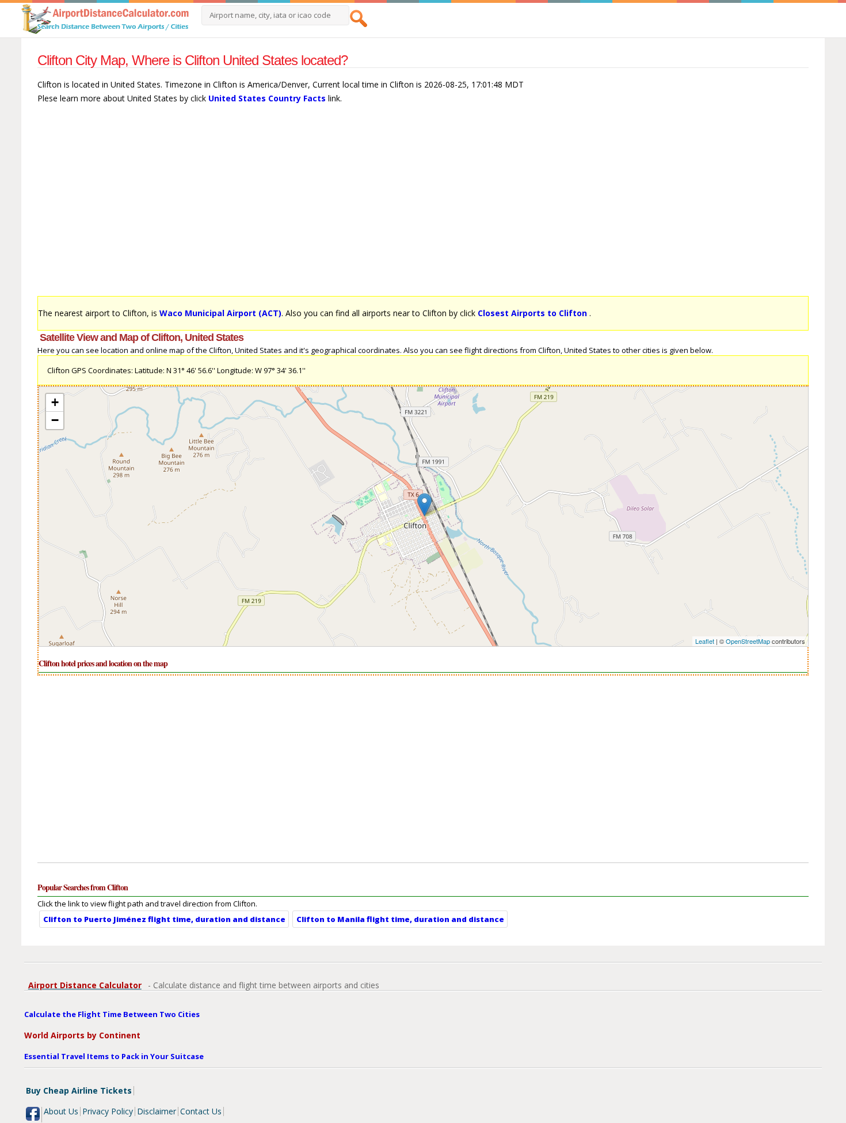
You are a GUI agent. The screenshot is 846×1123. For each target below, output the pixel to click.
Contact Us (201, 1111)
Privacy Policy (107, 1111)
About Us (61, 1111)
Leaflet (704, 641)
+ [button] (55, 402)
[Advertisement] (382, 205)
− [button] (55, 420)
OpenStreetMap (748, 641)
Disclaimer (156, 1111)
